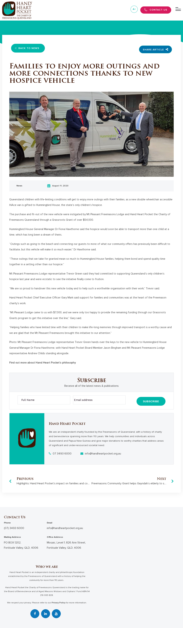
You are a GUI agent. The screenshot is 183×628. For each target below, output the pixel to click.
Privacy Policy (58, 602)
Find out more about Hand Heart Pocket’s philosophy (42, 362)
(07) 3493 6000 (14, 528)
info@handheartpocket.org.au (102, 453)
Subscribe (151, 401)
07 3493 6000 (61, 453)
